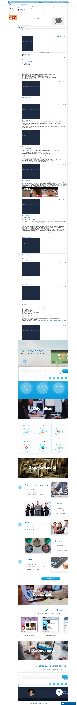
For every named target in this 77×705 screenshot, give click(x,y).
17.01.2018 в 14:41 (25, 41)
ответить (31, 56)
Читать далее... (25, 102)
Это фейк (21, 10)
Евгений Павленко (41, 693)
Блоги (12, 12)
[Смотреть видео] (24, 361)
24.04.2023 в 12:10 (25, 109)
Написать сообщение (24, 7)
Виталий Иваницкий (28, 279)
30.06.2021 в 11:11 (25, 204)
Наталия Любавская (26, 29)
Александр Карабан (28, 58)
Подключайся (67, 2)
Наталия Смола (27, 63)
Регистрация (13, 6)
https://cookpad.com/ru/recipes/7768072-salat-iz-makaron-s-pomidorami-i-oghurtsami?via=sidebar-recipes (44, 321)
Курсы (12, 10)
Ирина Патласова (27, 303)
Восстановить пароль (65, 373)
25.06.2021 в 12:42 (25, 267)
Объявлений (21, 27)
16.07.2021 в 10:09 (25, 169)
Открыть (31, 41)
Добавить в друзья (23, 9)
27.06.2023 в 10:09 (25, 86)
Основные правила (33, 703)
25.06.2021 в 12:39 (25, 291)
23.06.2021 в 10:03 (25, 330)
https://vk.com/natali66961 (32, 31)
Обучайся (41, 2)
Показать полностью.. (26, 34)
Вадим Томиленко (27, 217)
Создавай (58, 2)
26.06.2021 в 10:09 (25, 243)
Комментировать (37, 86)
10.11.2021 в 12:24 (25, 135)
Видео (12, 8)
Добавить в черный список (23, 13)
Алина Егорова (27, 54)
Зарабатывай (49, 2)
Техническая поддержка (42, 703)
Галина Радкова (27, 148)
